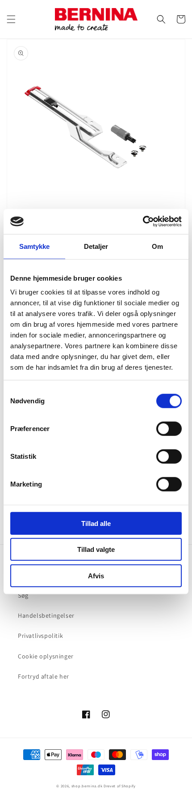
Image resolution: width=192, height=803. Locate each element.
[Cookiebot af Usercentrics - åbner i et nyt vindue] (143, 221)
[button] (11, 19)
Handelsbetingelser (46, 615)
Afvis (96, 575)
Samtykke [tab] (34, 246)
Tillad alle (96, 523)
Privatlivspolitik (40, 636)
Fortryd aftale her (43, 676)
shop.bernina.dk (87, 785)
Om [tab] (157, 246)
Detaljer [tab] (96, 246)
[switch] (169, 428)
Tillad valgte (96, 549)
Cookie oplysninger (46, 656)
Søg (23, 595)
